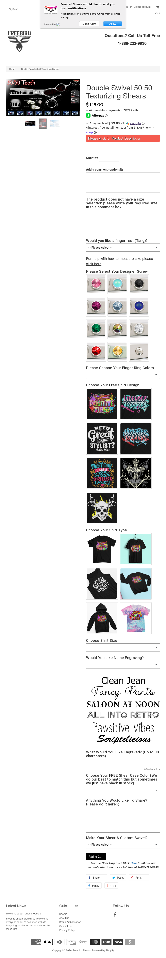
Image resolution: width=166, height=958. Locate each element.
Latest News (16, 905)
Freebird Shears (82, 950)
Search (63, 913)
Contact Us (65, 926)
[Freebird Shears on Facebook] (115, 915)
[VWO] (60, 24)
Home (12, 68)
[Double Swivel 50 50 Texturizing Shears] (30, 123)
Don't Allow (89, 23)
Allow (112, 23)
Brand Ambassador (70, 922)
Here (134, 863)
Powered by (50, 24)
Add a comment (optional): (104, 169)
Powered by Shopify (103, 950)
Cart (157, 13)
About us (64, 918)
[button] (123, 123)
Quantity (92, 158)
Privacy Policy (67, 930)
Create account (142, 6)
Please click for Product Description (114, 138)
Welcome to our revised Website (24, 913)
